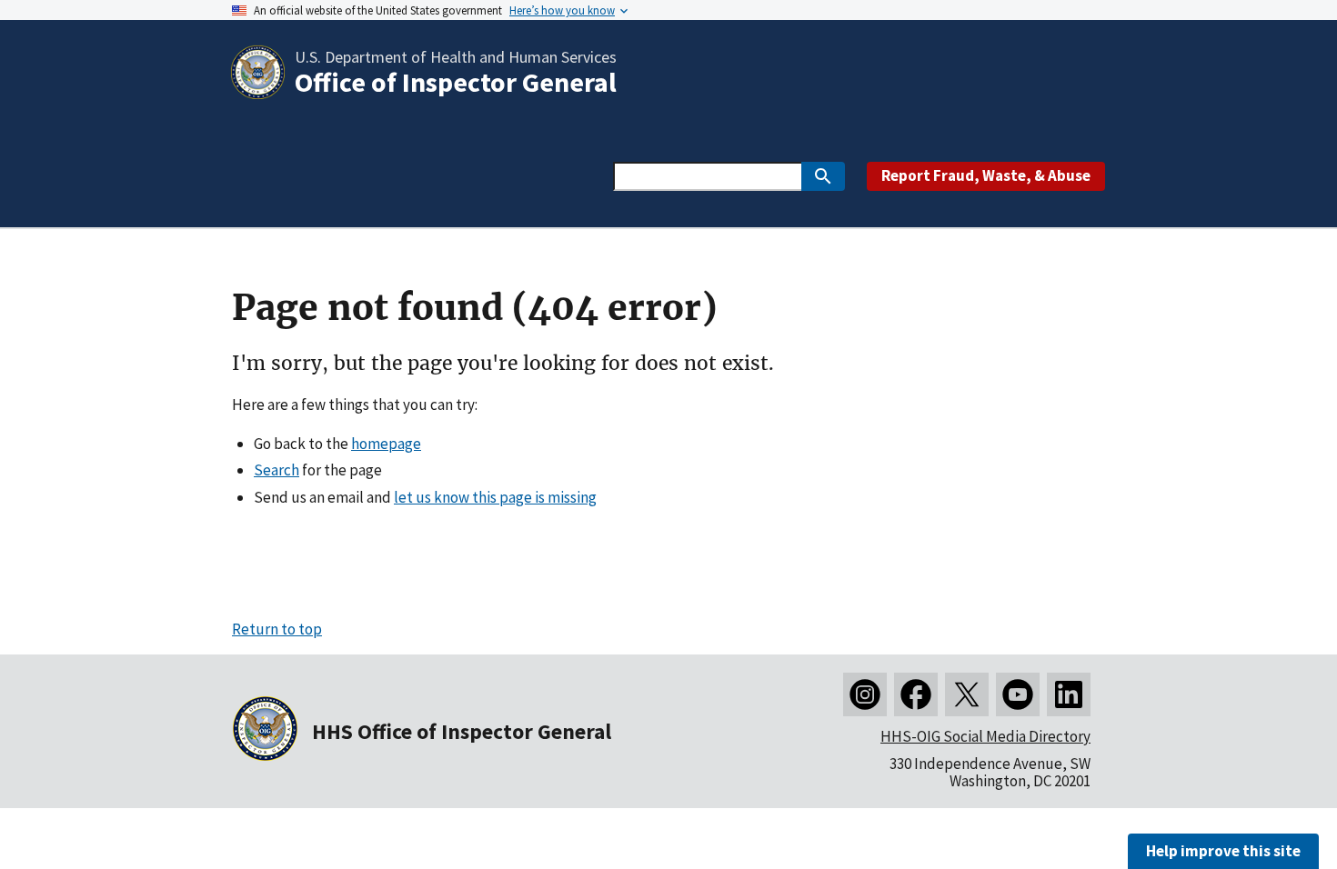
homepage (386, 444)
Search (276, 470)
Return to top (277, 629)
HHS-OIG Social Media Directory (985, 736)
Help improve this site (1223, 851)
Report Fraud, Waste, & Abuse (986, 175)
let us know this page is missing (495, 497)
